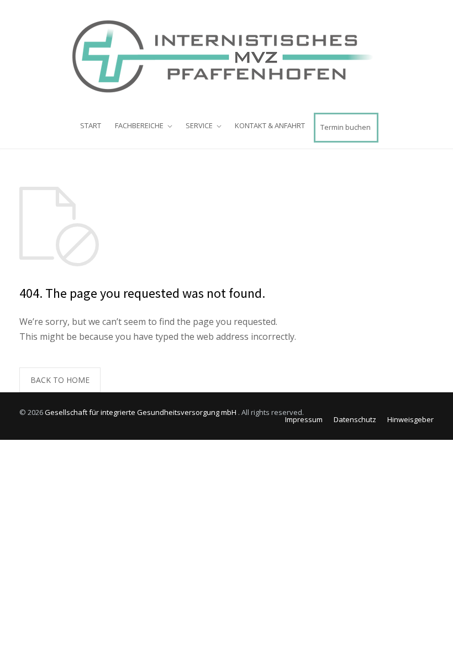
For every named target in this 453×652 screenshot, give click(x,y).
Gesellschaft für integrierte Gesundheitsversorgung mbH (141, 412)
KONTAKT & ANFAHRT (270, 125)
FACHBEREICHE (139, 125)
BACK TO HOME (59, 380)
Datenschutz (355, 419)
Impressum (304, 419)
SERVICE (199, 125)
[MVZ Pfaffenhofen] (226, 56)
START (90, 125)
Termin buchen (345, 127)
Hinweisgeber (410, 419)
